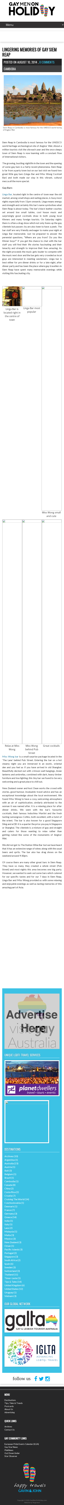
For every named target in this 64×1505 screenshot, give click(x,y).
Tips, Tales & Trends (13, 1403)
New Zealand (11, 1242)
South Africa (10, 1260)
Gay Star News (11, 1447)
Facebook (36, 1378)
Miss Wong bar (10, 756)
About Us (8, 1409)
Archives (8, 1156)
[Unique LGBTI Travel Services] (32, 1095)
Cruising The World (14, 1199)
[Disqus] (32, 943)
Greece (8, 1217)
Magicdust (36, 1502)
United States (11, 1288)
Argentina (9, 1159)
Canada (8, 1184)
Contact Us (9, 1429)
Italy (6, 1224)
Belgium (8, 1174)
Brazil (7, 1177)
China (7, 1188)
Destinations (10, 1400)
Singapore (9, 1256)
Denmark (9, 1206)
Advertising (9, 1412)
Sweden (8, 1267)
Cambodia (10, 68)
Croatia (8, 1195)
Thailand (8, 1274)
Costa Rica (9, 1192)
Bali (6, 1170)
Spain (7, 1263)
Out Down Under (12, 1453)
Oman (7, 1245)
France (7, 1210)
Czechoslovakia (12, 1202)
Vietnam (8, 1296)
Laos (6, 1227)
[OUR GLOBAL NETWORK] (32, 1331)
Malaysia (9, 1231)
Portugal (8, 1253)
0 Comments (46, 62)
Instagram (48, 1378)
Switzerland (10, 1270)
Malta (7, 1235)
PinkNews (8, 1450)
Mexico (8, 1238)
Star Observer (10, 1456)
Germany (9, 1213)
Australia (9, 1163)
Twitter (42, 1378)
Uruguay (8, 1292)
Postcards (9, 1406)
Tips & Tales (10, 1281)
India (7, 1220)
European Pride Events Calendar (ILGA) (21, 1444)
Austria (8, 1166)
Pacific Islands (11, 1249)
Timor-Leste (10, 1278)
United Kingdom (12, 1285)
